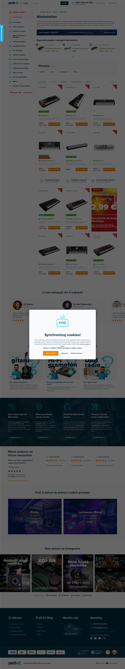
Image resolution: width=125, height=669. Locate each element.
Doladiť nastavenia (76, 353)
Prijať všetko (51, 353)
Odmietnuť (64, 353)
